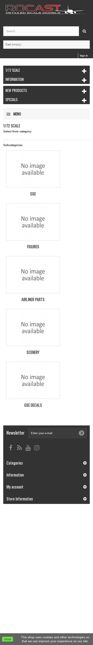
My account (14, 487)
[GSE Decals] (33, 380)
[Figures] (33, 221)
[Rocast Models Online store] (46, 9)
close (7, 639)
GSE (33, 194)
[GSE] (33, 169)
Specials (11, 99)
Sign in (84, 55)
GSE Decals (33, 405)
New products (16, 90)
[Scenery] (33, 327)
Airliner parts (33, 299)
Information (14, 79)
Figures (33, 246)
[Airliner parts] (33, 274)
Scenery (33, 352)
